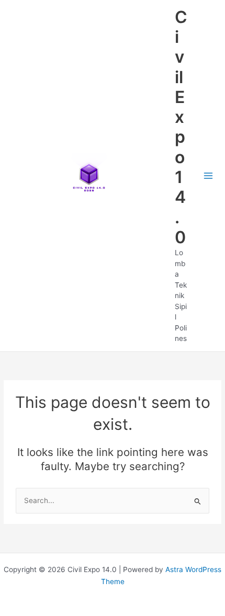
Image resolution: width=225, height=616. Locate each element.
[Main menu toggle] (208, 176)
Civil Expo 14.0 (181, 127)
